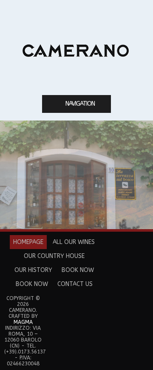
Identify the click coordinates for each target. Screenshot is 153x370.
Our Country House (54, 256)
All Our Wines (74, 242)
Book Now (78, 270)
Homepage (28, 242)
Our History (33, 270)
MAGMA (23, 322)
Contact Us (75, 284)
